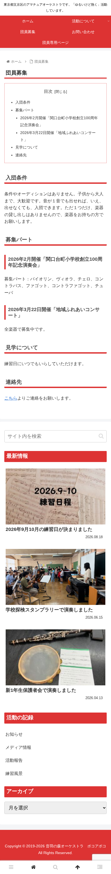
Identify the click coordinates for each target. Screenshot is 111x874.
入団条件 (22, 102)
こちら (10, 398)
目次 (48, 91)
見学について (26, 147)
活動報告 (14, 760)
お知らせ (14, 734)
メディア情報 (18, 747)
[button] (101, 436)
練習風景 (14, 773)
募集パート (24, 110)
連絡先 (21, 155)
